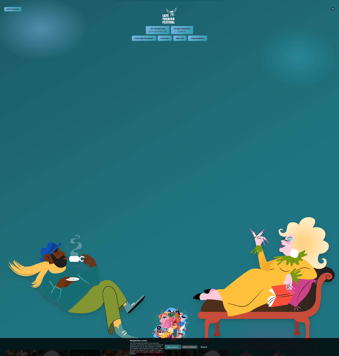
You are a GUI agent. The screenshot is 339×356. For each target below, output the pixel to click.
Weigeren (204, 347)
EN (333, 9)
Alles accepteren (173, 347)
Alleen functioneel (189, 347)
